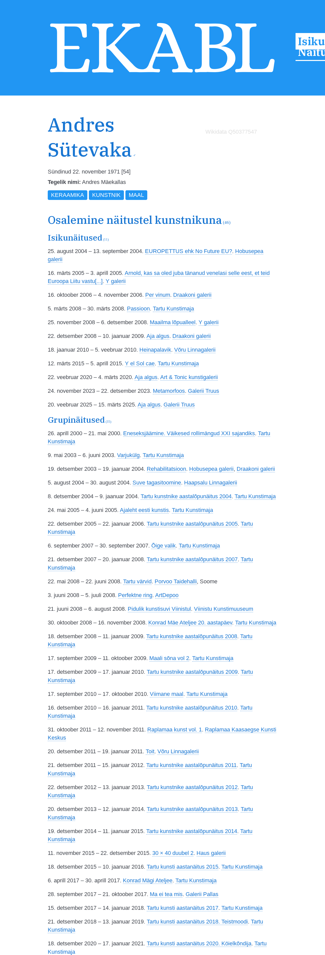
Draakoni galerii (192, 295)
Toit (150, 751)
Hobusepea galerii (211, 469)
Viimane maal (166, 694)
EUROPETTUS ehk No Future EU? (188, 251)
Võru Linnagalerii (195, 350)
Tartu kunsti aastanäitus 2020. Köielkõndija (199, 943)
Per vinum (157, 295)
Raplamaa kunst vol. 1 (174, 729)
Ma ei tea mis (166, 894)
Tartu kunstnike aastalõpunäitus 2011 (191, 765)
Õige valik (163, 545)
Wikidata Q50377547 (231, 132)
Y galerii (116, 281)
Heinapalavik (155, 350)
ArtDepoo (166, 595)
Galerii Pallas (202, 894)
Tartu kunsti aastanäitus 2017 (182, 908)
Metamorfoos (169, 391)
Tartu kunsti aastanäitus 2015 (182, 867)
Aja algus (158, 336)
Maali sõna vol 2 (169, 658)
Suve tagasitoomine (157, 482)
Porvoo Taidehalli (176, 581)
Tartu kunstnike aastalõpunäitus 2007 (192, 559)
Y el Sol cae (140, 363)
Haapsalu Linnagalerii (210, 482)
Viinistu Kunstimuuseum (223, 609)
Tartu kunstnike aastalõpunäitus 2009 (192, 672)
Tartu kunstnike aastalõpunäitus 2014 (191, 831)
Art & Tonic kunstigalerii (189, 377)
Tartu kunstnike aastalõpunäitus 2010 (191, 707)
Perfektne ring (135, 595)
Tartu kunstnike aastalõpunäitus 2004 (186, 496)
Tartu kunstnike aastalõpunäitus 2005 (192, 524)
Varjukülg (128, 455)
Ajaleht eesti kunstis (144, 510)
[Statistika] (230, 142)
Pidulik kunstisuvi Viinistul (159, 609)
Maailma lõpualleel (173, 322)
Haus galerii (211, 853)
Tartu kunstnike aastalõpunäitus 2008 (191, 636)
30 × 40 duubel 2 (172, 853)
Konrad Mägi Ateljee (147, 880)
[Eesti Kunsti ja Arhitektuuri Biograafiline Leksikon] (162, 74)
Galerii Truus (203, 391)
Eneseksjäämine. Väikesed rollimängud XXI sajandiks (189, 433)
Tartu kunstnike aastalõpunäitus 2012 (192, 787)
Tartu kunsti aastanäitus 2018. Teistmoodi (197, 921)
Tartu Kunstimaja (173, 308)
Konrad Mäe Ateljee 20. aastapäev (190, 622)
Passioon (138, 308)
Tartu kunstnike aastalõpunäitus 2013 (192, 809)
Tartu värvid (137, 581)
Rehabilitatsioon (166, 469)
